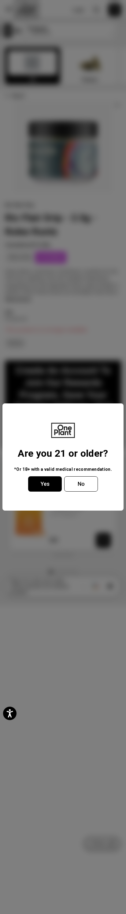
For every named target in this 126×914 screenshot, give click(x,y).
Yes (45, 484)
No (81, 484)
